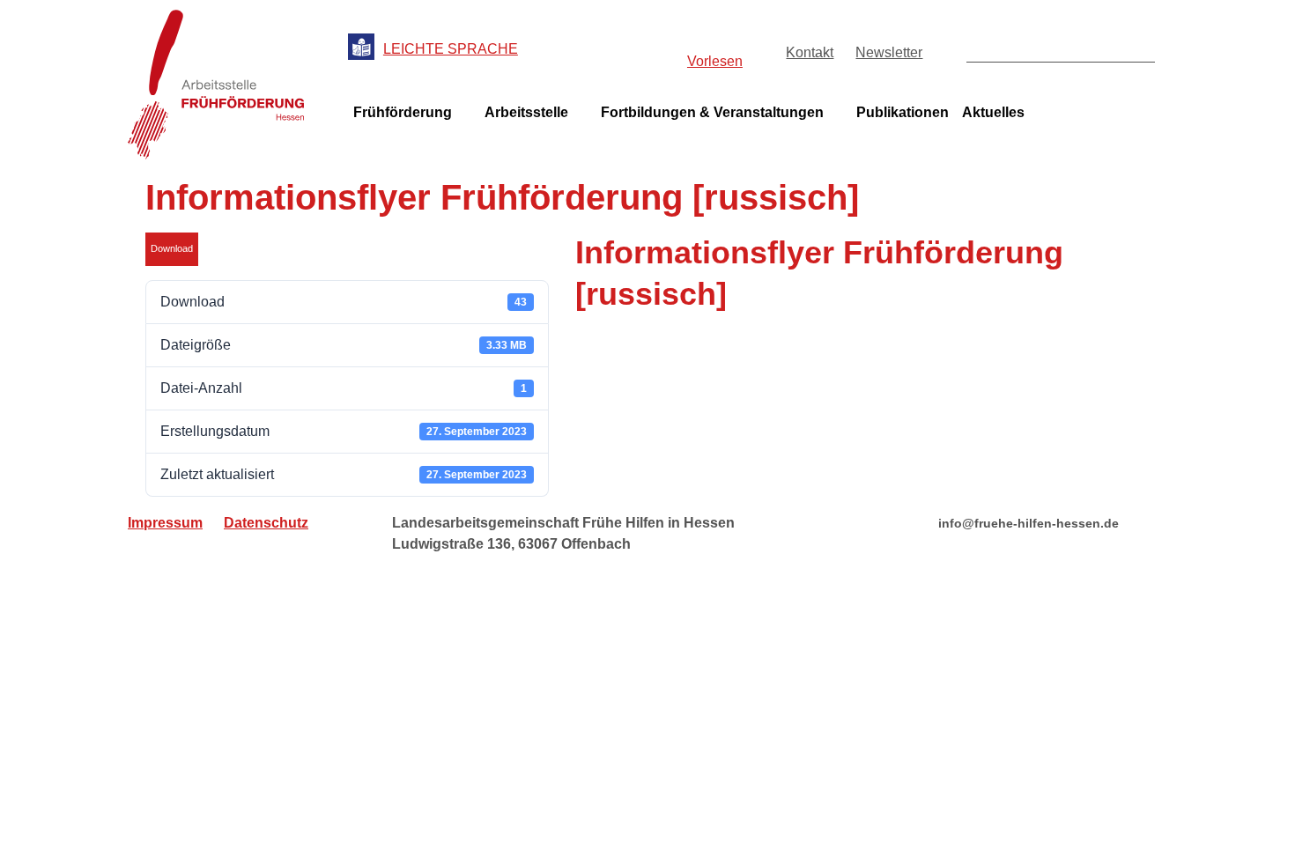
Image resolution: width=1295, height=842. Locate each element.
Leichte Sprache (450, 48)
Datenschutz (266, 522)
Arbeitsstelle (526, 112)
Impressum (165, 522)
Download (172, 248)
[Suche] (1140, 47)
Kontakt (809, 52)
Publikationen (902, 112)
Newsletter (888, 52)
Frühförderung (402, 112)
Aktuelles (993, 112)
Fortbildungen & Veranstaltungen (712, 112)
